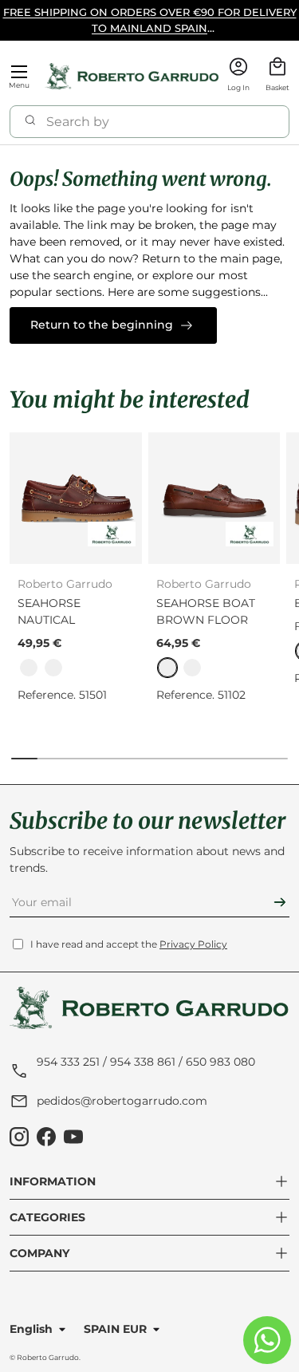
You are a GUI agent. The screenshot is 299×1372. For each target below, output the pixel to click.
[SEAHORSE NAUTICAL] (76, 498)
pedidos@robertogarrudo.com (122, 1101)
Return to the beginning (101, 324)
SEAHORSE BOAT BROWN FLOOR (205, 611)
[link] (28, 667)
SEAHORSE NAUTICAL (49, 611)
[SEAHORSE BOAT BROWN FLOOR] (214, 498)
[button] (277, 76)
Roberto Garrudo (48, 1357)
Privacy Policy (193, 944)
